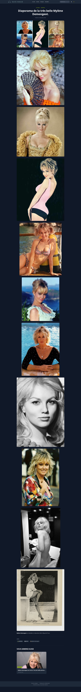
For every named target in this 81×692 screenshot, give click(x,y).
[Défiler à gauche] (17, 663)
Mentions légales (34, 683)
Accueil (33, 1)
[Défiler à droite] (63, 663)
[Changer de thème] (74, 2)
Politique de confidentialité (45, 683)
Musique (42, 1)
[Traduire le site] (71, 2)
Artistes (37, 1)
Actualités (47, 1)
